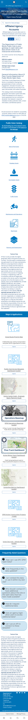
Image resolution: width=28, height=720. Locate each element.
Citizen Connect (12, 56)
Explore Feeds (10, 714)
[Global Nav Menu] (2, 2)
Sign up (11, 39)
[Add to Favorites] (10, 718)
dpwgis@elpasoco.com (11, 69)
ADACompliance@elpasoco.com (10, 115)
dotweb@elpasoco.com (9, 705)
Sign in (17, 39)
